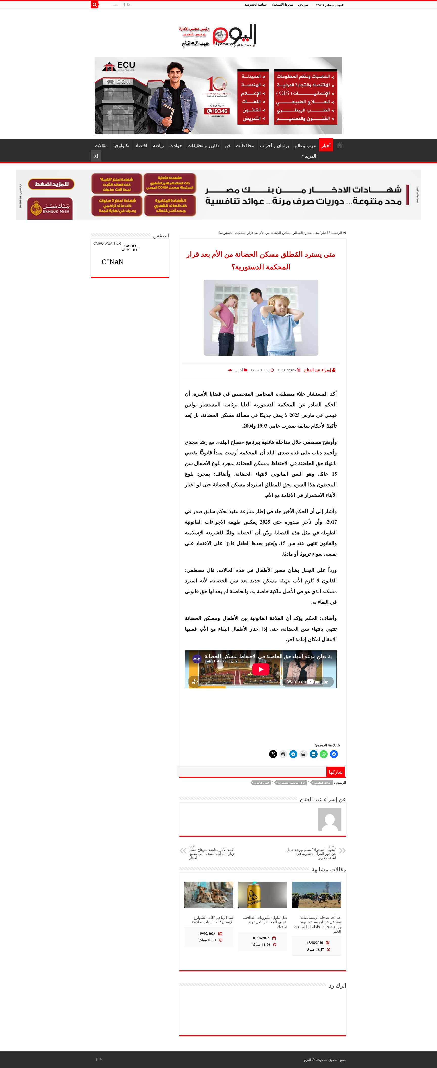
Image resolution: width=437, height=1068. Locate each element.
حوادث (175, 145)
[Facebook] (124, 5)
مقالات (101, 145)
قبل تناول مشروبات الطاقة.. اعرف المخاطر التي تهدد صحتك (265, 922)
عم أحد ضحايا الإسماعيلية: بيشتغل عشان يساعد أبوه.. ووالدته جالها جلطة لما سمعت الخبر (317, 924)
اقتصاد (141, 145)
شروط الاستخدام (282, 4)
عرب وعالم (305, 145)
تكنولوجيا (121, 145)
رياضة (158, 145)
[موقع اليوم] (218, 34)
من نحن (303, 4)
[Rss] (129, 5)
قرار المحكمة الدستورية (291, 782)
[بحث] (94, 4)
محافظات (245, 145)
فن (227, 145)
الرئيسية (339, 144)
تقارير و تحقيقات (203, 145)
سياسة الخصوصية (255, 4)
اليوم (307, 1060)
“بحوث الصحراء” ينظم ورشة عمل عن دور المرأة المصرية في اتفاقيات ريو (311, 852)
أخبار (326, 145)
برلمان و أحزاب (274, 145)
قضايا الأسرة (261, 782)
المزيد (310, 156)
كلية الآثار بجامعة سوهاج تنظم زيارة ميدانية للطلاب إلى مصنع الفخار (211, 852)
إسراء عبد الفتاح (317, 370)
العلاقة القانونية (322, 782)
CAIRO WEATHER (107, 243)
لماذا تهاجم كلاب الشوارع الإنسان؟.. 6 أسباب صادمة (212, 919)
